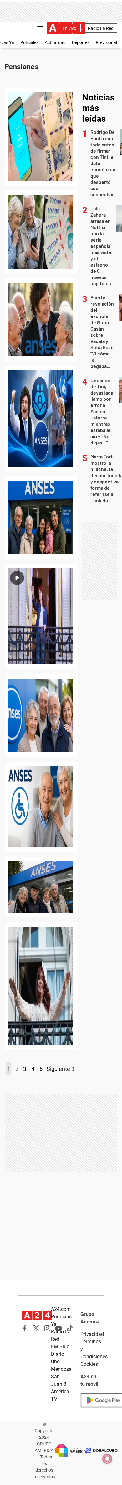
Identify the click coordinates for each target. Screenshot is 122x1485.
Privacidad (92, 1334)
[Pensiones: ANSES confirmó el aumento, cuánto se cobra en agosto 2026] (41, 517)
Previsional (106, 42)
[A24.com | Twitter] (36, 1328)
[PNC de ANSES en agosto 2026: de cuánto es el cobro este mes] (41, 418)
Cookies (89, 1364)
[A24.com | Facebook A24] (25, 1328)
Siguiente (58, 1069)
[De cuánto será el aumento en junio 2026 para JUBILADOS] (41, 887)
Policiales (29, 42)
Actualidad (55, 42)
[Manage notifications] (107, 1459)
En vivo (69, 28)
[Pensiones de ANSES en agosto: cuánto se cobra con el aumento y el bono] (41, 232)
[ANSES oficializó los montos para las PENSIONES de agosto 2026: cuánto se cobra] (41, 319)
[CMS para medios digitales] (102, 1450)
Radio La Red (101, 28)
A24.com (61, 1309)
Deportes (80, 42)
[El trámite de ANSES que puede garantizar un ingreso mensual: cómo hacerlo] (41, 806)
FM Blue (60, 1347)
